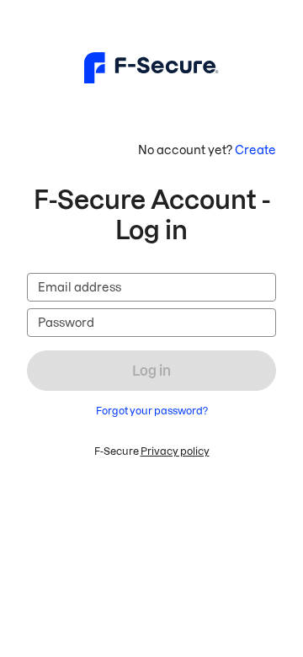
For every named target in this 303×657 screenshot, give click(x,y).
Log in (151, 370)
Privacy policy (175, 451)
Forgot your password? (152, 410)
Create (255, 150)
